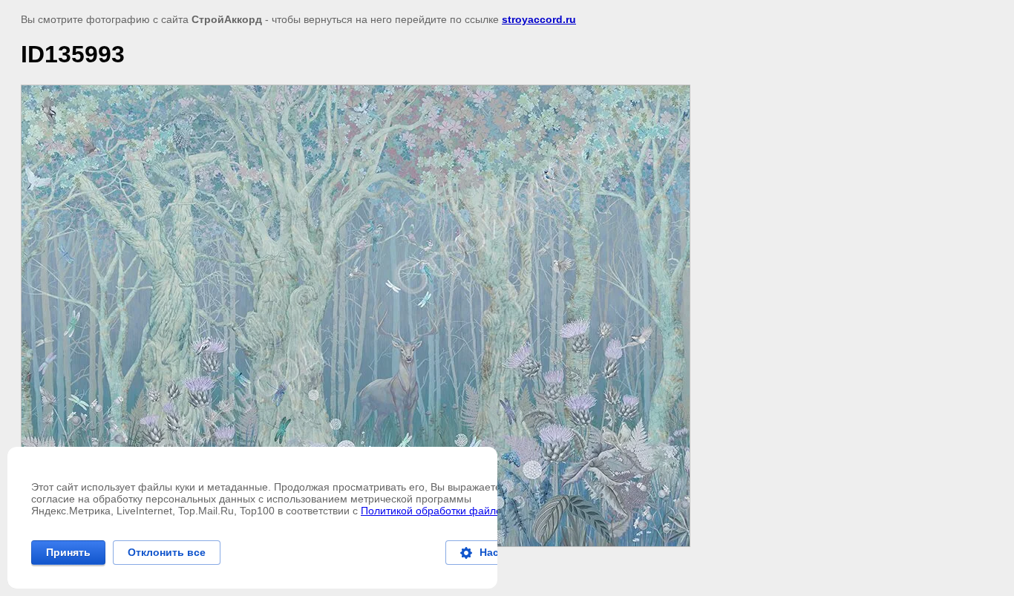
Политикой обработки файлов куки (445, 511)
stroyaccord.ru (539, 19)
